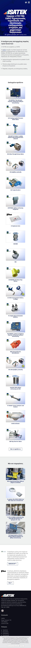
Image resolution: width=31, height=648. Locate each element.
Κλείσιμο (22, 645)
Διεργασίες (6, 632)
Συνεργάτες (6, 633)
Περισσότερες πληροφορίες (13, 645)
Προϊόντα (5, 630)
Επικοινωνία (6, 635)
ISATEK (4, 50)
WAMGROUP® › (13, 563)
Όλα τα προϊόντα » (15, 449)
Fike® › (10, 583)
